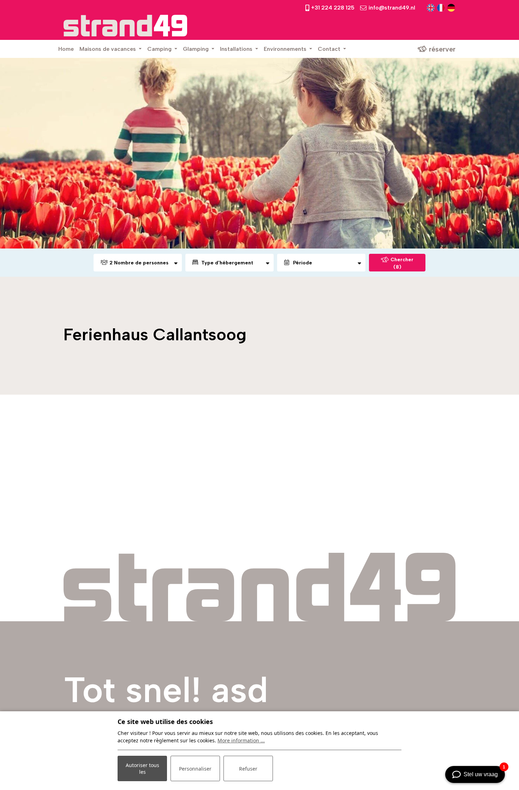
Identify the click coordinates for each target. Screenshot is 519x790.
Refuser (248, 768)
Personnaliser (195, 768)
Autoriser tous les (142, 768)
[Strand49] (125, 25)
